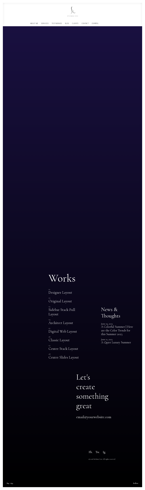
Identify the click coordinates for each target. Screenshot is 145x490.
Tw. (97, 452)
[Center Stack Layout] (65, 348)
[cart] (114, 23)
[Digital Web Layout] (65, 330)
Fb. (90, 452)
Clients (75, 23)
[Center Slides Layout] (65, 356)
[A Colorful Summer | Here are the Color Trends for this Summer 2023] (118, 329)
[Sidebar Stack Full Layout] (65, 311)
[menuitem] (34, 23)
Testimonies (57, 23)
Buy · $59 (10, 483)
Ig (104, 452)
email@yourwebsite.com (93, 417)
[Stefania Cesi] (72, 12)
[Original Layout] (65, 300)
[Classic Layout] (65, 339)
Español (95, 23)
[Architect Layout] (65, 322)
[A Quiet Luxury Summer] (118, 341)
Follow (135, 483)
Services (45, 23)
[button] (101, 23)
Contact (85, 23)
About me (34, 23)
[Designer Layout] (65, 291)
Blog (67, 23)
